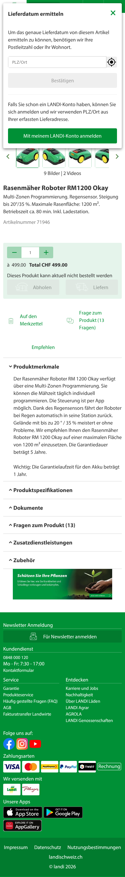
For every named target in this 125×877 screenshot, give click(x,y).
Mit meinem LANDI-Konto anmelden (62, 135)
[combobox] (57, 62)
